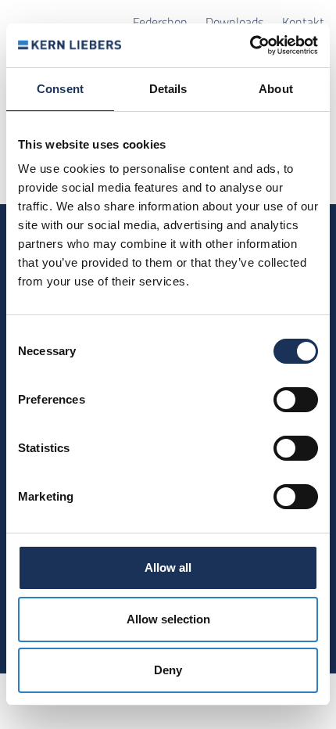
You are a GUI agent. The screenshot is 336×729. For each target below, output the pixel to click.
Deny (168, 670)
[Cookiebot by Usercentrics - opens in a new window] (249, 45)
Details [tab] (168, 88)
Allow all (168, 567)
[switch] (295, 399)
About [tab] (276, 88)
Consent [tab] (60, 88)
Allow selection (168, 619)
